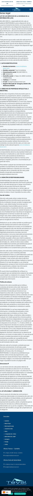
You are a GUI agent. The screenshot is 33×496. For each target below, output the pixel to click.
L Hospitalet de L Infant (10, 434)
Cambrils (7, 421)
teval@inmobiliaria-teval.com (7, 5)
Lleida (6, 444)
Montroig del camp (9, 426)
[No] (31, 491)
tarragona (7, 439)
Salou (6, 431)
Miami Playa (8, 423)
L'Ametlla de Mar (9, 428)
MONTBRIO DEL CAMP (10, 436)
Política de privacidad (20, 493)
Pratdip (6, 441)
